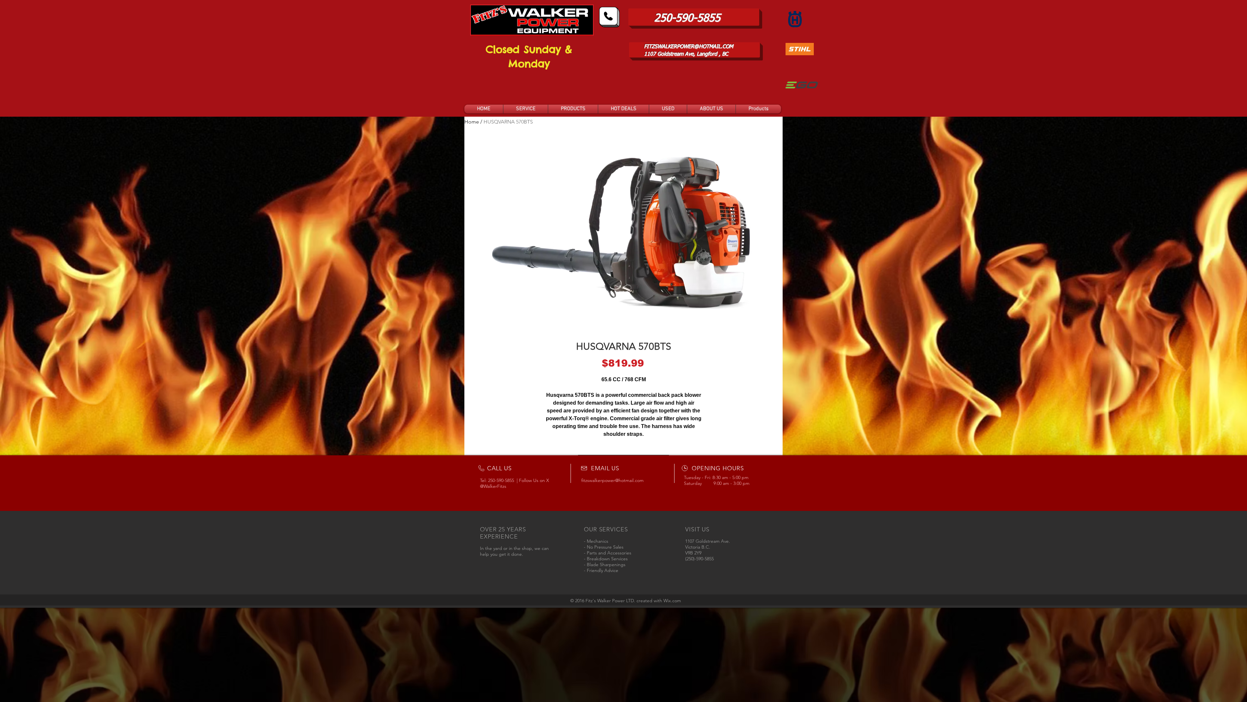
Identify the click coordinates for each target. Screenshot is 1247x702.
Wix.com (672, 601)
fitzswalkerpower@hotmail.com (612, 480)
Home (471, 122)
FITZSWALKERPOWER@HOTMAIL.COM (688, 46)
